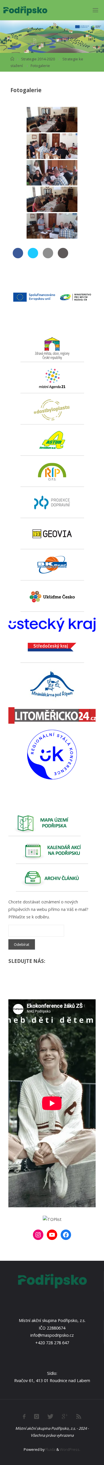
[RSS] (79, 1416)
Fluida (49, 1449)
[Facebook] (66, 1235)
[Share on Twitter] (33, 256)
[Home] (12, 59)
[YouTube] (52, 1235)
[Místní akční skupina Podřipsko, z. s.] (25, 10)
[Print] (63, 256)
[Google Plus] (64, 1416)
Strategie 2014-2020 (38, 59)
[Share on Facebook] (18, 256)
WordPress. (70, 1449)
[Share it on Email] (48, 256)
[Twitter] (50, 1416)
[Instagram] (38, 1235)
